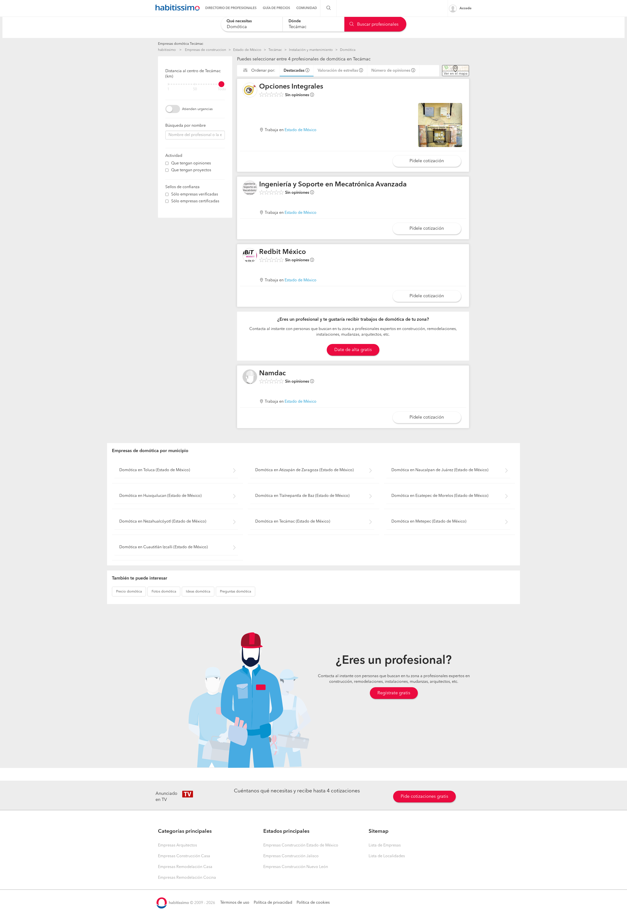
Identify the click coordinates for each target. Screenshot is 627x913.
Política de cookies (313, 903)
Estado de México (247, 50)
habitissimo (167, 50)
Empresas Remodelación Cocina (187, 878)
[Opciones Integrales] (249, 90)
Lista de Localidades (387, 856)
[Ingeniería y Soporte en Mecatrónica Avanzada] (249, 188)
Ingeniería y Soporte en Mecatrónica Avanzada (333, 184)
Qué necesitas (239, 21)
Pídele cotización (427, 161)
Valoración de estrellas (338, 71)
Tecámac (275, 50)
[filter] (195, 84)
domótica (129, 591)
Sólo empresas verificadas (194, 194)
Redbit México (282, 252)
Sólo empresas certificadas (195, 201)
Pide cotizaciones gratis (424, 796)
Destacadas (294, 71)
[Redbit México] (249, 255)
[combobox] (252, 24)
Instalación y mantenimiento (311, 50)
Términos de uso (234, 903)
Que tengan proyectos (191, 170)
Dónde (295, 21)
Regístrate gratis (393, 693)
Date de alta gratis (353, 350)
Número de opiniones (390, 71)
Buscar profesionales (377, 24)
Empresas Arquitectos (177, 845)
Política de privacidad (273, 903)
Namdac (272, 373)
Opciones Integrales (291, 86)
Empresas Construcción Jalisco (291, 856)
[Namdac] (249, 376)
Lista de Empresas (385, 845)
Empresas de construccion (205, 50)
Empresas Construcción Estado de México (300, 845)
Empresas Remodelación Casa (185, 867)
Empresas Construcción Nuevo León (295, 867)
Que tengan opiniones (191, 163)
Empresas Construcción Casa (184, 856)
